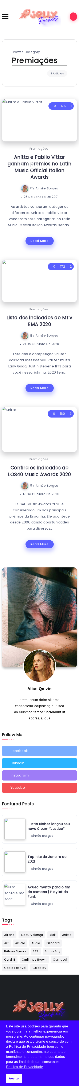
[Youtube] (39, 788)
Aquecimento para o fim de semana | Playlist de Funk (49, 892)
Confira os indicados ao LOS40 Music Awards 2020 (39, 471)
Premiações (39, 149)
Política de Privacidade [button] (24, 1067)
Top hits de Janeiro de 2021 (47, 859)
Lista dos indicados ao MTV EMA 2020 (39, 320)
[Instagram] (39, 775)
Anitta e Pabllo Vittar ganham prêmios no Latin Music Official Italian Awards (40, 167)
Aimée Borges (47, 188)
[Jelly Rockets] (39, 16)
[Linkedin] (39, 763)
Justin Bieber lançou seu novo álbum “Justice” (49, 826)
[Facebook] (39, 751)
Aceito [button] (14, 1078)
